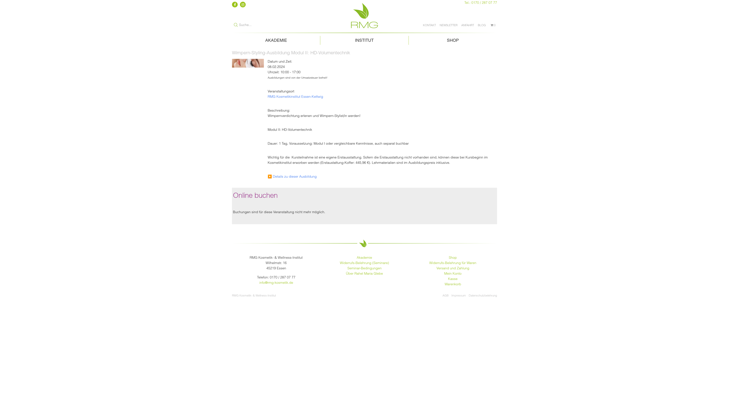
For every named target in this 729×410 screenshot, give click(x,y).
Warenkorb (453, 284)
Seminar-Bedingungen (364, 268)
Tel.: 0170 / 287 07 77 (480, 2)
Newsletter (449, 25)
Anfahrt (467, 25)
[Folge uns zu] (235, 4)
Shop (453, 40)
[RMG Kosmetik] (364, 30)
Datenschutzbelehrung (483, 295)
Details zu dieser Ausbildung (295, 176)
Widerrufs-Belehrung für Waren (452, 263)
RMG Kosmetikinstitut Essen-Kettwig (295, 96)
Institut (364, 40)
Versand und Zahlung (452, 268)
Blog (482, 25)
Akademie (276, 40)
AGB (446, 295)
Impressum (458, 295)
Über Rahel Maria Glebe (364, 273)
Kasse (453, 279)
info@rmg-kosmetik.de (276, 282)
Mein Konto (453, 273)
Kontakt (429, 25)
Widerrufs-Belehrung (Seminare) (364, 263)
